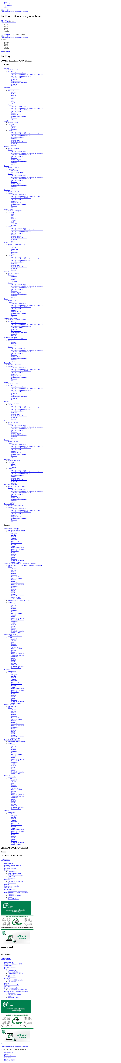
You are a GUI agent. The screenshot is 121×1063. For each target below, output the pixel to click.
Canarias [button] (6, 166)
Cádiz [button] (13, 94)
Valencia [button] (13, 345)
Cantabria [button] (7, 190)
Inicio (5, 2)
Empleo (6, 870)
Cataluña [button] (6, 271)
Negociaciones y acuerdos (11, 886)
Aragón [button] (6, 121)
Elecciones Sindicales (10, 868)
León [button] (12, 217)
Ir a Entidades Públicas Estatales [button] (17, 741)
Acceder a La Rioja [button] (13, 403)
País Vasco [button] (7, 459)
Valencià (6, 31)
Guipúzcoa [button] (14, 465)
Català (6, 26)
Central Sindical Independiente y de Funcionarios (14, 11)
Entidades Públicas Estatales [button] (19, 82)
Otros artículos (8, 887)
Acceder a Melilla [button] (13, 422)
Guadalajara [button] (14, 252)
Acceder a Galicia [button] (13, 384)
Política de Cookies (9, 1059)
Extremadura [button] (7, 363)
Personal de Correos (13, 899)
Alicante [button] (13, 342)
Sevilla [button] (13, 103)
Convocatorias (8, 867)
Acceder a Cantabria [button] (13, 191)
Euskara (6, 28)
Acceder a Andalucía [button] (13, 89)
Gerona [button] (13, 278)
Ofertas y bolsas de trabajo (15, 875)
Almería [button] (13, 92)
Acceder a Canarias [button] (13, 167)
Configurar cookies (9, 1060)
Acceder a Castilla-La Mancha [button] (16, 244)
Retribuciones (12, 878)
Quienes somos (8, 1052)
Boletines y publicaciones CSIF (13, 865)
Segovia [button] (13, 220)
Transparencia (8, 5)
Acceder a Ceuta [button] (12, 300)
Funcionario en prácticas (14, 895)
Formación (7, 879)
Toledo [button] (13, 254)
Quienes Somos (8, 4)
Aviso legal (7, 1054)
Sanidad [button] (13, 86)
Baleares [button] (6, 146)
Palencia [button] (13, 218)
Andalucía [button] (7, 87)
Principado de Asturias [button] (10, 484)
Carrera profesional (13, 871)
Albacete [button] (13, 247)
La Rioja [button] (6, 401)
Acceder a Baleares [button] (13, 148)
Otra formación (12, 883)
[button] (8, 22)
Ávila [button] (12, 214)
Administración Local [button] (17, 78)
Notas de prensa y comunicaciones (17, 891)
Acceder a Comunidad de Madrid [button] (17, 319)
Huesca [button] (13, 126)
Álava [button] (13, 464)
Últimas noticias (8, 863)
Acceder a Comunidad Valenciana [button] (17, 339)
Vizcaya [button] (13, 467)
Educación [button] (14, 79)
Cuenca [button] (13, 251)
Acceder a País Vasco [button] (14, 460)
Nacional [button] (6, 68)
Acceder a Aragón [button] (13, 122)
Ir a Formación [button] (12, 777)
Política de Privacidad (10, 1056)
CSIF (2, 1049)
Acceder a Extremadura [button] (14, 364)
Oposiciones (11, 876)
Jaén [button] (12, 100)
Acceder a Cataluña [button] (13, 273)
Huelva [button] (13, 98)
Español (6, 25)
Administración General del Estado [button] (21, 76)
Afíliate (6, 7)
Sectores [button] (10, 71)
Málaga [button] (13, 102)
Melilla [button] (6, 420)
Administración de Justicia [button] (18, 73)
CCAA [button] (10, 531)
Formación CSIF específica (15, 881)
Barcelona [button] (14, 276)
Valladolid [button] (14, 223)
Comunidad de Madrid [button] (10, 318)
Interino (10, 897)
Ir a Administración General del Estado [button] (18, 600)
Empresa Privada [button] (16, 81)
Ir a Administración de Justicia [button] (16, 530)
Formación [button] (14, 84)
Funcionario (11, 894)
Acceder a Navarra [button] (13, 441)
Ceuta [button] (6, 299)
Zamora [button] (13, 225)
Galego (6, 30)
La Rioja (7, 34)
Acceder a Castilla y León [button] (15, 210)
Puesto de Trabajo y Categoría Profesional (16, 892)
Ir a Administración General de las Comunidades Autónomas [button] (25, 565)
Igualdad (6, 884)
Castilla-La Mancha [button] (9, 243)
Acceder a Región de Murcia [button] (16, 505)
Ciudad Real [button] (14, 249)
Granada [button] (13, 97)
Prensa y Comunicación (11, 889)
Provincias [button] (11, 90)
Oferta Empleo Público (14, 873)
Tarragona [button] (14, 281)
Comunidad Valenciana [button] (10, 337)
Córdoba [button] (13, 95)
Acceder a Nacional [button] (13, 69)
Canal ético (7, 1057)
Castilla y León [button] (8, 209)
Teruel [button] (13, 127)
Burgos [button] (13, 215)
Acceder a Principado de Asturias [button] (17, 486)
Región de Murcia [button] (9, 504)
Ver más (3, 852)
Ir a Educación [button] (12, 671)
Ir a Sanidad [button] (11, 812)
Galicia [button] (6, 382)
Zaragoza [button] (14, 129)
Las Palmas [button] (14, 170)
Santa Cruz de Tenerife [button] (17, 172)
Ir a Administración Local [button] (15, 636)
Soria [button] (12, 222)
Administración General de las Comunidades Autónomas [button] (27, 74)
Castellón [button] (14, 343)
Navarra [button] (6, 440)
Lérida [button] (13, 279)
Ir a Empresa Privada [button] (13, 706)
